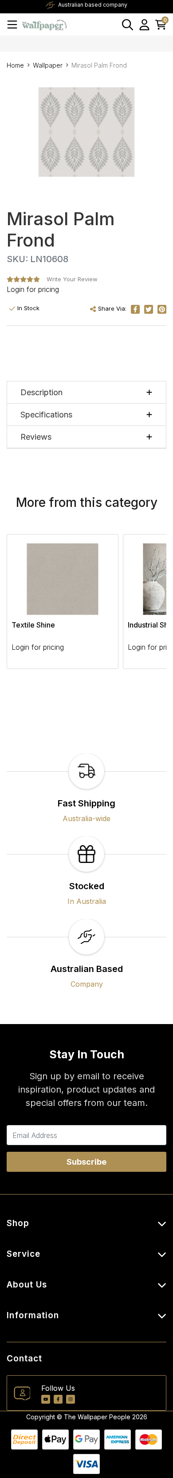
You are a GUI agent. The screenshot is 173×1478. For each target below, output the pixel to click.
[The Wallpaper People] (44, 24)
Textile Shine (33, 624)
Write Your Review (72, 279)
